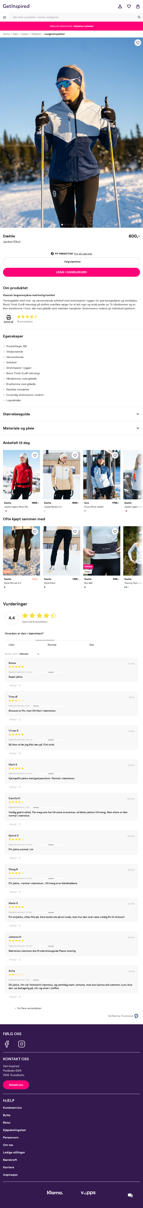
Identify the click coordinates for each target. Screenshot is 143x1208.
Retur (6, 1122)
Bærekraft (10, 1160)
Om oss (8, 1145)
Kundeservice (12, 1107)
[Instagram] (21, 1044)
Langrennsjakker (55, 33)
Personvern (10, 1137)
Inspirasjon (10, 1175)
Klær (15, 33)
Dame (6, 33)
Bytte (6, 1115)
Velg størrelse (72, 261)
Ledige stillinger (14, 1152)
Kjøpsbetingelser (14, 1130)
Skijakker (36, 33)
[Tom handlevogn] (137, 6)
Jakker (25, 33)
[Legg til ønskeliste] (137, 42)
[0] (128, 6)
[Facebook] (6, 1044)
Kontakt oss (16, 1084)
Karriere (8, 1167)
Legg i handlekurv (71, 272)
